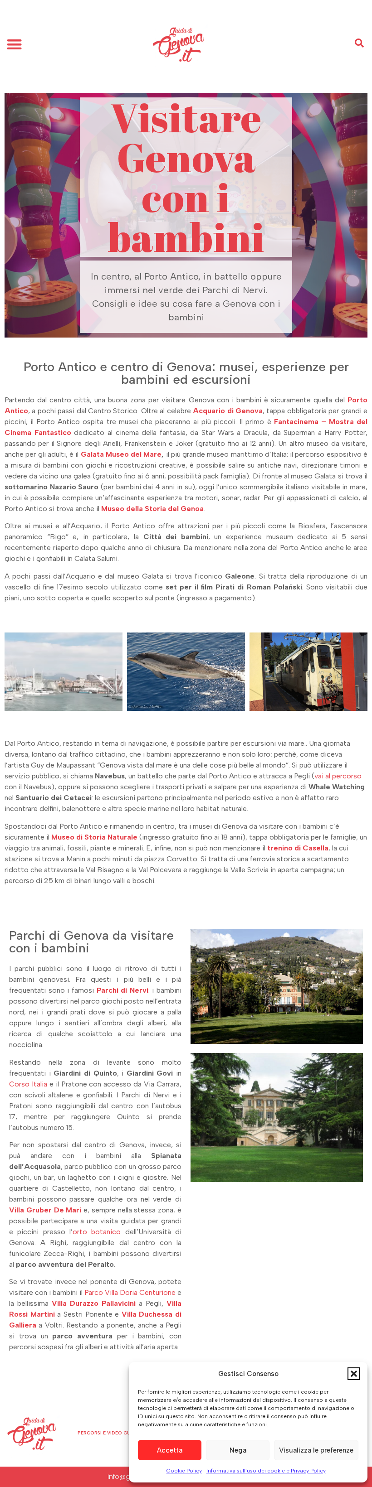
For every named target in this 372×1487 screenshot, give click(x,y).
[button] (353, 1373)
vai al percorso (338, 776)
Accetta (169, 1450)
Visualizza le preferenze (316, 1450)
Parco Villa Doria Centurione (130, 1292)
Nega (238, 1450)
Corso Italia (28, 1084)
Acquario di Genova (228, 410)
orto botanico (97, 1231)
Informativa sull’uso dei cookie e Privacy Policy (266, 1471)
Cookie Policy (184, 1471)
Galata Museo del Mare (121, 454)
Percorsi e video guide (108, 1433)
